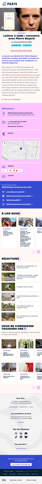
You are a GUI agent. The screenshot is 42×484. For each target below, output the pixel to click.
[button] (21, 148)
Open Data (12, 474)
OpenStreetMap (32, 159)
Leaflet (25, 159)
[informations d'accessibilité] (12, 170)
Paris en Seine (31, 480)
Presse (5, 474)
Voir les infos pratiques (21, 51)
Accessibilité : (27, 471)
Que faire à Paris (16, 480)
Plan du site (35, 474)
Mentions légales (9, 471)
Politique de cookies (23, 474)
